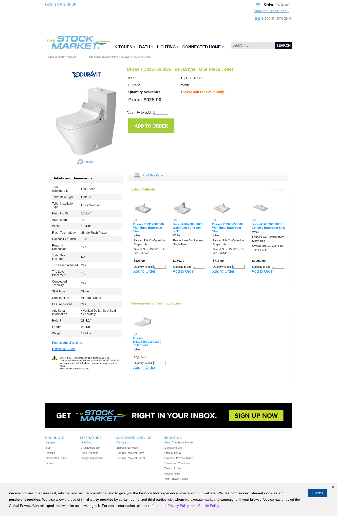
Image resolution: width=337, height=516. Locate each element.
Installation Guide (63, 349)
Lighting (166, 47)
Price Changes (89, 452)
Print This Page (153, 175)
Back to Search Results (62, 56)
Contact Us (123, 442)
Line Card (86, 442)
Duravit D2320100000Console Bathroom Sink (268, 226)
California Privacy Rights (179, 458)
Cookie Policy (172, 473)
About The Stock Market (178, 442)
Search (283, 45)
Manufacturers (173, 447)
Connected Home (201, 47)
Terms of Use (172, 468)
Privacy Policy (172, 452)
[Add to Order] (151, 125)
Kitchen (123, 47)
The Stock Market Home (103, 56)
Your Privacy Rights (176, 478)
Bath (144, 47)
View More (277, 189)
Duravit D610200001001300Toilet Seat (147, 342)
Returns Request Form (130, 452)
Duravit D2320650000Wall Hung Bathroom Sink (227, 228)
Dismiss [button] (317, 493)
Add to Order (144, 271)
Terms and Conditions (177, 463)
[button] (333, 487)
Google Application (92, 458)
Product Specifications (67, 342)
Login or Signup (60, 4)
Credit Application (91, 447)
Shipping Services (127, 447)
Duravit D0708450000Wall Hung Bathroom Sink (188, 228)
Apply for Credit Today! (271, 11)
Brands (50, 463)
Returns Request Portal (130, 458)
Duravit (125, 56)
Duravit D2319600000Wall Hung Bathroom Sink (148, 228)
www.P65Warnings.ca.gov (74, 368)
